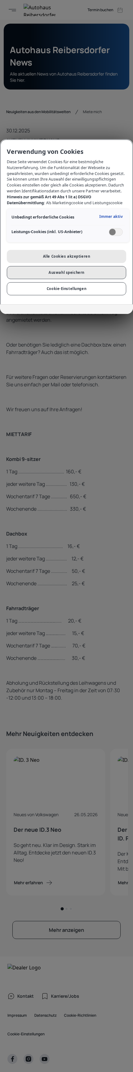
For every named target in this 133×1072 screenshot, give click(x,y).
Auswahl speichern (66, 272)
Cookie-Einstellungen (66, 288)
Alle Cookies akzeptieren (66, 256)
